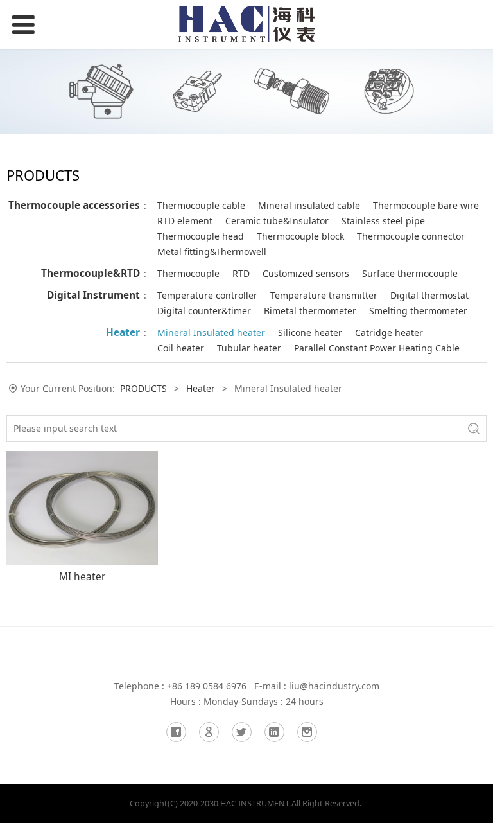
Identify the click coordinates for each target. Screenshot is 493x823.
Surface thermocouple (410, 273)
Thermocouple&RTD (90, 273)
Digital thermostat (429, 295)
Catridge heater (389, 332)
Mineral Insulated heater (211, 332)
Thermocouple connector (411, 236)
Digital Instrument (93, 295)
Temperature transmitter (323, 295)
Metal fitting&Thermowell (211, 251)
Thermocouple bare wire (426, 205)
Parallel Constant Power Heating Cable (377, 348)
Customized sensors (306, 273)
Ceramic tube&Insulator (277, 221)
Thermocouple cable (201, 205)
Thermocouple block (300, 236)
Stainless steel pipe (383, 221)
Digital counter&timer (204, 311)
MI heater (82, 576)
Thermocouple (188, 273)
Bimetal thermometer (310, 311)
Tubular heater (249, 348)
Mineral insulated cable (309, 205)
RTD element (184, 221)
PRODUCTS (143, 388)
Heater (123, 332)
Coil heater (180, 348)
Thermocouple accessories (74, 205)
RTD (241, 273)
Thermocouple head (200, 236)
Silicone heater (310, 332)
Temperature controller (207, 295)
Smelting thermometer (418, 311)
